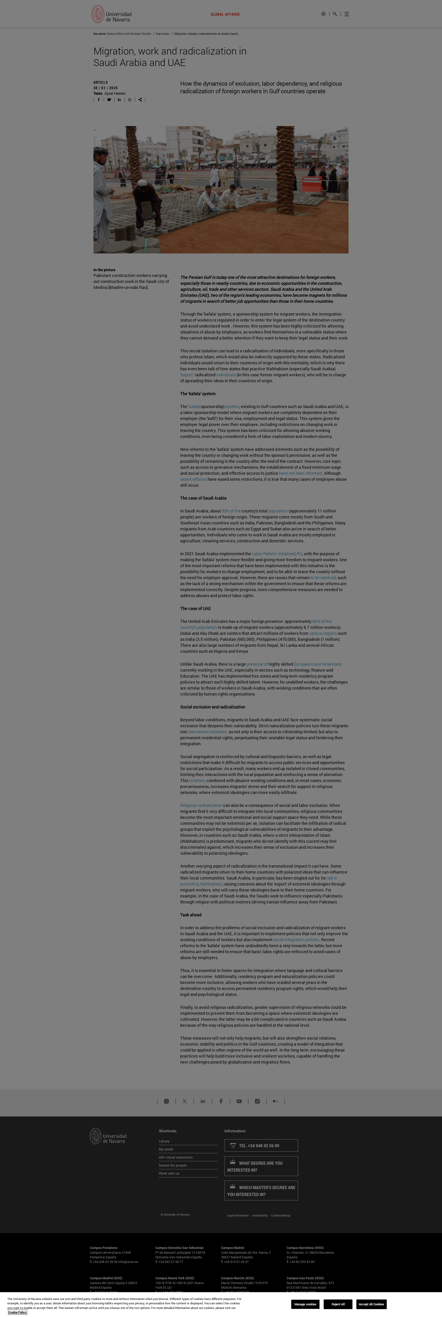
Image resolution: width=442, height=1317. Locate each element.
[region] (221, 1304)
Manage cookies (305, 1304)
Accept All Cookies (371, 1304)
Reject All (338, 1304)
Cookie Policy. (18, 1312)
